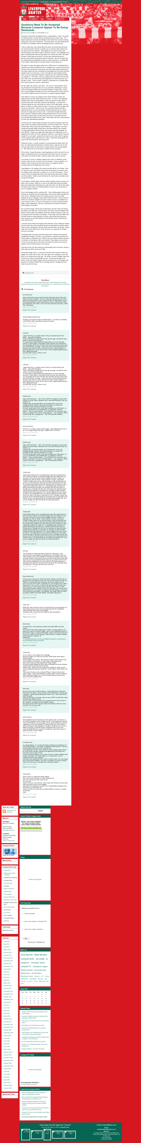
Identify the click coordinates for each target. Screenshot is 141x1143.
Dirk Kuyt (40, 979)
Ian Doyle (40, 959)
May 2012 (6, 944)
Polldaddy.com (40, 942)
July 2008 (6, 1071)
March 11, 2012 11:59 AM (30, 595)
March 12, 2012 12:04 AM (30, 642)
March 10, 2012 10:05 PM (30, 432)
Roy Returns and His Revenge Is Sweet (33, 1025)
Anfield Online (8, 891)
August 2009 (7, 1035)
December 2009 (8, 1024)
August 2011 (7, 969)
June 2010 (7, 1008)
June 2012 (7, 941)
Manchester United (27, 976)
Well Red (6, 921)
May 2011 (6, 977)
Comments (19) (29, 273)
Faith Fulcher (26, 33)
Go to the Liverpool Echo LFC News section (34, 1117)
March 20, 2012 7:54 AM (30, 794)
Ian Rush (37, 976)
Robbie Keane (25, 973)
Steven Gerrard (27, 970)
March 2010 (7, 1016)
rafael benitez (24, 979)
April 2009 (7, 1046)
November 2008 (8, 1060)
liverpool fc (25, 963)
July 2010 (6, 1005)
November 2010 (8, 994)
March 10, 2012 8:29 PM (30, 307)
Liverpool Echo (44, 1)
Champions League (40, 966)
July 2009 (6, 1038)
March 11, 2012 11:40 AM (30, 566)
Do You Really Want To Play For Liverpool (33, 1041)
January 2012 (8, 955)
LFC (42, 976)
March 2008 (7, 1082)
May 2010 (6, 1010)
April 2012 (7, 947)
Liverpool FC (26, 966)
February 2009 (8, 1052)
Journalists (59, 19)
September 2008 (8, 1066)
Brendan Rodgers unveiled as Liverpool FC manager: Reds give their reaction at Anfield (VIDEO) (34, 1103)
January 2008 (8, 1088)
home (24, 19)
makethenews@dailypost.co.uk (106, 1129)
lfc (47, 959)
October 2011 (7, 963)
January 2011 (7, 988)
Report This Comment (29, 310)
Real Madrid (33, 979)
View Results (31, 942)
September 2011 (8, 966)
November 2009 (8, 1027)
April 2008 (7, 1080)
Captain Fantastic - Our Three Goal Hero (33, 1049)
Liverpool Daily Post (56, 1)
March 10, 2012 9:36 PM (30, 355)
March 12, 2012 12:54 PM (30, 707)
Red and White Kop (9, 897)
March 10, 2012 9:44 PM (30, 386)
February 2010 (8, 1019)
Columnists (33, 19)
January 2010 (8, 1021)
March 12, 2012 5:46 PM (30, 732)
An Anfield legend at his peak (29, 1084)
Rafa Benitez (40, 954)
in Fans (46, 33)
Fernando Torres (38, 963)
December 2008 (8, 1057)
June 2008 (7, 1074)
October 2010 (7, 997)
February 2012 (8, 952)
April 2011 (6, 980)
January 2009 (8, 1055)
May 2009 (6, 1044)
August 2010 (7, 1002)
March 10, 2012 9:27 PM (30, 323)
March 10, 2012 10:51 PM (30, 541)
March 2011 (7, 983)
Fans (42, 19)
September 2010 (8, 999)
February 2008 (8, 1085)
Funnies (49, 19)
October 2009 (7, 1030)
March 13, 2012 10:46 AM (30, 764)
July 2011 (6, 972)
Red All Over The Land (10, 900)
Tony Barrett (27, 954)
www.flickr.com (64, 1127)
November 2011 (8, 961)
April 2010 (7, 1013)
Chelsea (47, 976)
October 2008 (7, 1063)
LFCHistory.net (8, 883)
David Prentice (36, 973)
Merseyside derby (40, 970)
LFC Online (7, 912)
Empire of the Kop (9, 888)
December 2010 (8, 991)
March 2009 (7, 1049)
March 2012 (7, 949)
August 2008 (7, 1068)
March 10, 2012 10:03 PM (30, 416)
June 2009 (7, 1041)
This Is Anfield (8, 894)
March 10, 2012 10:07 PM (30, 462)
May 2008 (6, 1077)
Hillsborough (42, 981)
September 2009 (8, 1033)
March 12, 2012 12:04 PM (30, 679)
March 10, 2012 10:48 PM (30, 502)
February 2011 (8, 985)
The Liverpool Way (9, 907)
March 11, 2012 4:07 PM (30, 614)
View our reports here (9, 840)
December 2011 (8, 958)
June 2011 (7, 974)
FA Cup (35, 981)
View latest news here (9, 830)
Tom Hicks (30, 981)
